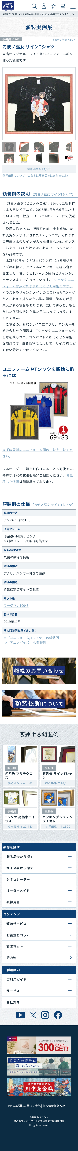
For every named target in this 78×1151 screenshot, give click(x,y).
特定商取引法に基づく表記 (24, 1106)
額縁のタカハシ (13, 14)
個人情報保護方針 (54, 1106)
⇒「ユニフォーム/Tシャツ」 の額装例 (31, 637)
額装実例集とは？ (64, 40)
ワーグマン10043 (16, 605)
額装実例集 (32, 14)
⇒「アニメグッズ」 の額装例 (25, 642)
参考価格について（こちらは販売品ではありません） (36, 175)
